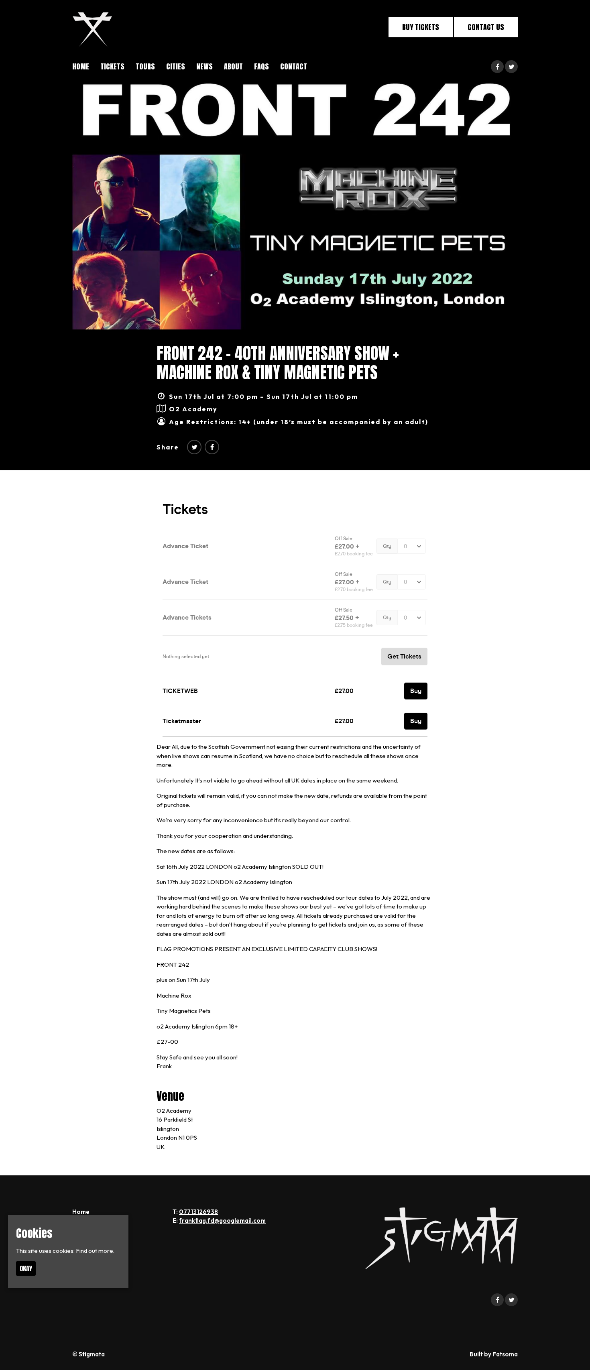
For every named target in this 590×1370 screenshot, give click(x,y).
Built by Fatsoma (494, 1354)
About (233, 66)
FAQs (261, 66)
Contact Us (486, 27)
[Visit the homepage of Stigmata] (92, 27)
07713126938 (198, 1212)
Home (80, 66)
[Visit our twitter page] (511, 67)
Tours (145, 66)
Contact (293, 66)
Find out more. (95, 1250)
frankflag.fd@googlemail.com (222, 1220)
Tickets (112, 66)
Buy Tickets (420, 27)
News (204, 66)
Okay (26, 1268)
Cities (175, 66)
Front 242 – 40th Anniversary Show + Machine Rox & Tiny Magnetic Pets (278, 362)
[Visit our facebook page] (497, 67)
